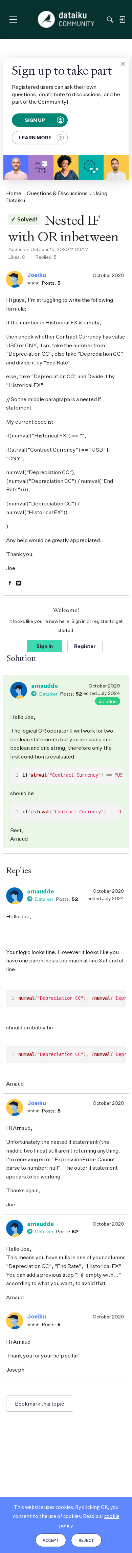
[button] (123, 63)
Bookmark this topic (39, 1403)
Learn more (35, 137)
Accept (51, 1540)
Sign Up (35, 119)
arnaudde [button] (44, 685)
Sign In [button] (44, 646)
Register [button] (85, 646)
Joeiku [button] (36, 275)
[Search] (110, 19)
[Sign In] (122, 19)
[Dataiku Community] (66, 19)
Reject (86, 1540)
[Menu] (13, 19)
